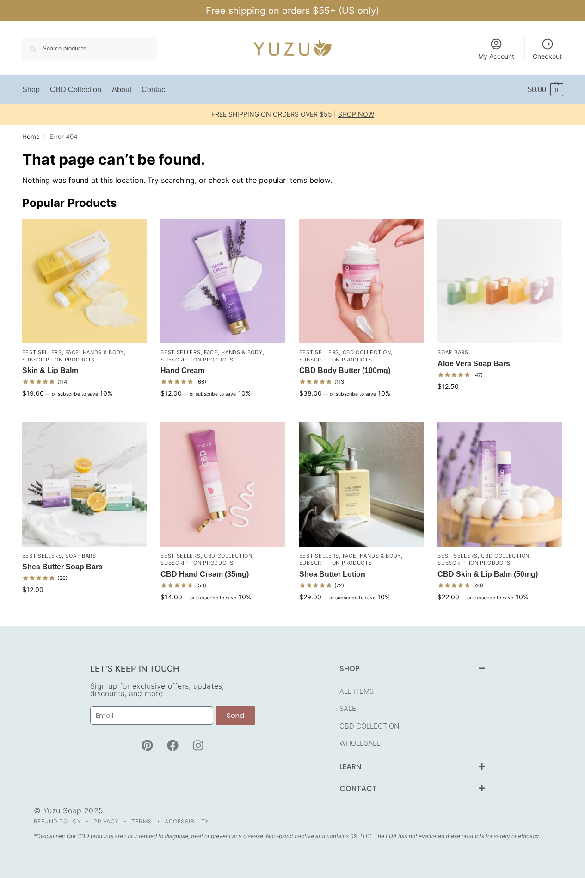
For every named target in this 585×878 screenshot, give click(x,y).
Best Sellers (42, 352)
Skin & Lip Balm (50, 370)
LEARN (350, 766)
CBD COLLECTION (369, 726)
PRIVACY (106, 821)
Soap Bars (452, 352)
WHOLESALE (360, 743)
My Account (496, 56)
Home (31, 136)
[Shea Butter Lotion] (361, 484)
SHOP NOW (356, 114)
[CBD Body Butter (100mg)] (361, 281)
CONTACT (358, 788)
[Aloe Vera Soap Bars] (499, 281)
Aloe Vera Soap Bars (473, 363)
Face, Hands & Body (94, 352)
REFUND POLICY (57, 821)
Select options (84, 413)
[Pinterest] (147, 745)
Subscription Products (58, 359)
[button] (545, 90)
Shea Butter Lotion (332, 574)
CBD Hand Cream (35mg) (204, 574)
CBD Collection (367, 352)
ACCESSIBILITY (187, 821)
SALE (347, 708)
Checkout (547, 56)
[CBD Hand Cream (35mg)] (222, 484)
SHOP (349, 668)
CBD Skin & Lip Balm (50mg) (487, 574)
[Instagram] (197, 745)
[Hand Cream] (222, 281)
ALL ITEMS (356, 691)
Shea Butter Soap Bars (62, 567)
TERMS (141, 821)
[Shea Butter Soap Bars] (84, 484)
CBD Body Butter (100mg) (344, 370)
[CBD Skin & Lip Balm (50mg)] (499, 484)
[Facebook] (172, 745)
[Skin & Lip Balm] (84, 281)
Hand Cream (182, 370)
